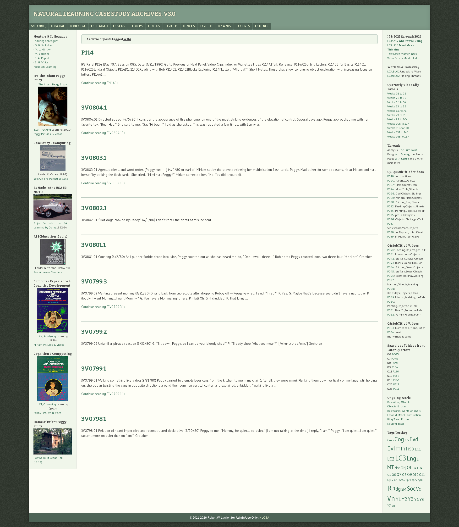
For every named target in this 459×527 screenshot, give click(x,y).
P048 (390, 288)
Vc (418, 489)
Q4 (420, 468)
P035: (391, 215)
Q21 (408, 480)
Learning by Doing (44, 227)
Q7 (399, 474)
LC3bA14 (404, 41)
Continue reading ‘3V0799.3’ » (103, 307)
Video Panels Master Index (403, 58)
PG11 (396, 388)
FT (398, 449)
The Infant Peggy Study (52, 84)
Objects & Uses (397, 406)
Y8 (393, 506)
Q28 (420, 480)
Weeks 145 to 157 (398, 136)
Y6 (422, 499)
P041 (390, 254)
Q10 (415, 475)
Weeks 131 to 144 (398, 132)
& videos (57, 134)
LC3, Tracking (42, 129)
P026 (390, 193)
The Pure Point (408, 150)
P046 (390, 275)
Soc (411, 488)
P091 (395, 363)
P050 (390, 301)
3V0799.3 (94, 281)
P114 (87, 52)
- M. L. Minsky (41, 49)
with (402, 154)
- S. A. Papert (41, 58)
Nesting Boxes (395, 423)
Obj (403, 468)
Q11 (422, 475)
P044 (390, 267)
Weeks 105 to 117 (398, 123)
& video (56, 413)
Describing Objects (398, 402)
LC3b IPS (137, 26)
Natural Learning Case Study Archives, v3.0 (104, 14)
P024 (390, 189)
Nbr (397, 468)
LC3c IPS (154, 26)
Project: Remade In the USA (50, 223)
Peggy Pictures (42, 134)
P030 (390, 202)
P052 (390, 314)
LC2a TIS (171, 26)
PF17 (396, 384)
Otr (410, 467)
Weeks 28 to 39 (396, 98)
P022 (390, 185)
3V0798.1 (93, 419)
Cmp (390, 440)
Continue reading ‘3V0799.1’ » (103, 394)
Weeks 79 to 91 (396, 115)
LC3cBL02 (393, 76)
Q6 (394, 475)
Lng (411, 458)
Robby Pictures (42, 413)
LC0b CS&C (78, 26)
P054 (390, 332)
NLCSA (264, 517)
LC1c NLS (261, 26)
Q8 (404, 475)
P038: (391, 232)
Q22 (414, 480)
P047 (390, 280)
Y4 (416, 499)
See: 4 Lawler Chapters (47, 272)
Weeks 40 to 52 (396, 102)
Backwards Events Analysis (404, 410)
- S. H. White (40, 62)
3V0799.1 (93, 368)
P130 (396, 371)
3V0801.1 (93, 245)
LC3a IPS (119, 26)
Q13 (397, 480)
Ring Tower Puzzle (398, 419)
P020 (390, 180)
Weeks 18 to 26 (396, 93)
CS (407, 440)
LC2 (390, 459)
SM (403, 489)
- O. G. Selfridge (42, 45)
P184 (396, 380)
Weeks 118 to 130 (398, 128)
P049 (390, 297)
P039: (390, 236)
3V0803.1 (93, 158)
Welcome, (38, 26)
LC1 (418, 449)
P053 (390, 328)
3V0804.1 (94, 107)
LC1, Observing (47, 404)
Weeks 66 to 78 (397, 110)
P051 (390, 310)
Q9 (409, 474)
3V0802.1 (94, 208)
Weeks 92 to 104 (397, 119)
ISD (411, 449)
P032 (390, 206)
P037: (390, 223)
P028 (390, 198)
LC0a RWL (58, 26)
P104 (395, 367)
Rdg (396, 489)
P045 (390, 271)
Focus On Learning (44, 66)
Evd (414, 439)
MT (390, 467)
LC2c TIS (206, 26)
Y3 (411, 499)
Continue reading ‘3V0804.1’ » (103, 133)
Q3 (416, 468)
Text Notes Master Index (402, 53)
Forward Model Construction (404, 415)
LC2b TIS (189, 26)
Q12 (390, 480)
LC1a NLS (224, 26)
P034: (390, 210)
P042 (390, 258)
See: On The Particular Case (50, 178)
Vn (391, 498)
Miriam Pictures (43, 344)
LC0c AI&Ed (99, 26)
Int (404, 448)
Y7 (389, 506)
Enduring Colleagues (46, 41)
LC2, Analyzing (47, 336)
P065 (395, 354)
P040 (390, 250)
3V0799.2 (94, 331)
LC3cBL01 (393, 71)
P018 (390, 176)
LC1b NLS (243, 26)
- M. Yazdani (41, 53)
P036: (391, 219)
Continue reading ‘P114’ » (99, 83)
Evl (391, 448)
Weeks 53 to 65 (396, 106)
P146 (396, 375)
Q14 (402, 480)
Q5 (389, 475)
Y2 (404, 499)
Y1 (398, 499)
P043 (390, 263)
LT (418, 459)
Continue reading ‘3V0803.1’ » (103, 183)
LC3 (400, 458)
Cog (399, 439)
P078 (394, 358)
